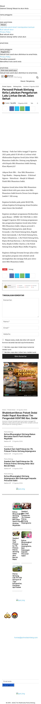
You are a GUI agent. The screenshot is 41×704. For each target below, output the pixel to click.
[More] (32, 108)
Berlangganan (8, 685)
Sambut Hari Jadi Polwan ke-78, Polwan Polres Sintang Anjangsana (20, 450)
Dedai (4, 409)
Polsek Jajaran (6, 86)
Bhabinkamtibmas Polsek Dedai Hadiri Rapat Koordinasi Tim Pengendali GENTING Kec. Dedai (19, 415)
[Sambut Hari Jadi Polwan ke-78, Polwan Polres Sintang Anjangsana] (26, 506)
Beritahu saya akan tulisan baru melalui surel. (20, 352)
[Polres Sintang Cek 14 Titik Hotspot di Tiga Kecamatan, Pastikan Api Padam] (17, 568)
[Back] (0, 4)
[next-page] (14, 593)
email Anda (4, 43)
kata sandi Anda (6, 22)
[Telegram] (27, 108)
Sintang (11, 269)
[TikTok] (30, 654)
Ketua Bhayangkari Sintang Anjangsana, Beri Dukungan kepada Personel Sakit (20, 478)
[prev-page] (13, 593)
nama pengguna (6, 15)
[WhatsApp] (22, 108)
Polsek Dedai (11, 410)
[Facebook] (11, 108)
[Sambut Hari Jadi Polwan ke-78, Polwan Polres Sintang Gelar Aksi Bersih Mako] (16, 533)
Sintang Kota (17, 86)
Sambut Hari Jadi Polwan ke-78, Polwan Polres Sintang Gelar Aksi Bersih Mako (19, 463)
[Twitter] (17, 108)
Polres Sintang (8, 432)
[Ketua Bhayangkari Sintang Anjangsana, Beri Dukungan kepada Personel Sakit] (26, 534)
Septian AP (7, 441)
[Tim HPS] (3, 103)
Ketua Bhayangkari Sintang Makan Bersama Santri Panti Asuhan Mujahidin (19, 436)
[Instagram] (24, 654)
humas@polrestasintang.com (26, 637)
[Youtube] (21, 657)
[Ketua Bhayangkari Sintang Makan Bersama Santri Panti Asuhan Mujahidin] (18, 506)
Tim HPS (13, 103)
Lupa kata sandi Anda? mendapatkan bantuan (17, 27)
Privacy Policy (5, 32)
